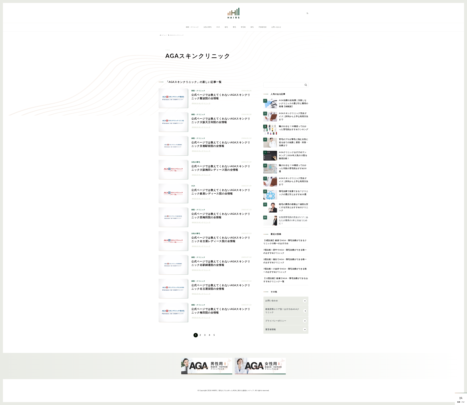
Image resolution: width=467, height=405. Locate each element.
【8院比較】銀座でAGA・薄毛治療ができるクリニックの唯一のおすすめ (285, 242)
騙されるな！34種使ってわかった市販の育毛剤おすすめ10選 (292, 168)
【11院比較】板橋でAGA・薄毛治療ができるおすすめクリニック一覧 (285, 279)
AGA (218, 27)
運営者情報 (270, 329)
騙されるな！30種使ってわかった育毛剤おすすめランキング (293, 127)
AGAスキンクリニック (202, 103)
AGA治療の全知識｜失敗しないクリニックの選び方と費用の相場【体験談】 (293, 103)
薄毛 (234, 27)
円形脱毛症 (263, 27)
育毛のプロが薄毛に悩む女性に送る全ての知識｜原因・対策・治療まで (293, 142)
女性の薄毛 (208, 27)
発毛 (252, 27)
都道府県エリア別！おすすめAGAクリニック (282, 310)
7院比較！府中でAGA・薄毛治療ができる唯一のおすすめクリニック (285, 251)
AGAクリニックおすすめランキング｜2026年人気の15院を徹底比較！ (293, 155)
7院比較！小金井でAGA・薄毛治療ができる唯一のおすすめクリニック (285, 270)
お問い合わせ (276, 27)
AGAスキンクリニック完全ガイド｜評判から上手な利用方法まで (293, 116)
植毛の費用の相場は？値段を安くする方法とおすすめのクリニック (293, 207)
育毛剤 (243, 27)
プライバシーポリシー (275, 321)
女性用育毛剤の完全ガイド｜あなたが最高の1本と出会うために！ (293, 220)
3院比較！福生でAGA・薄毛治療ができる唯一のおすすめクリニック (285, 261)
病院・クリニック (192, 27)
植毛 (226, 27)
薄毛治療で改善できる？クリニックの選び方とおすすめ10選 (293, 192)
